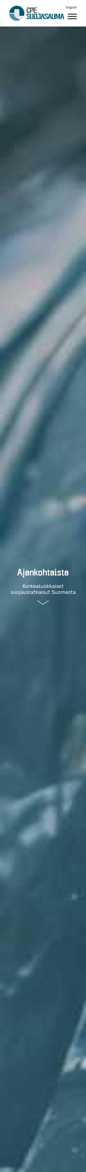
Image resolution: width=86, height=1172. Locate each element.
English (71, 7)
